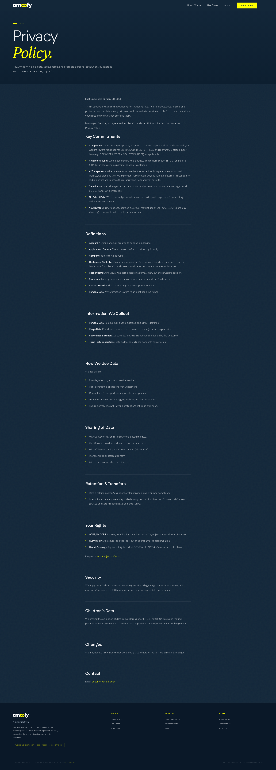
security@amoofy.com (109, 556)
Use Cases (212, 5)
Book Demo (247, 5)
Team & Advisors (172, 719)
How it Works (194, 5)
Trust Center (116, 728)
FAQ (167, 728)
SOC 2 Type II (70, 762)
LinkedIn (223, 728)
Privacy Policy (225, 719)
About (227, 5)
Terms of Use (224, 723)
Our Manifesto (171, 723)
